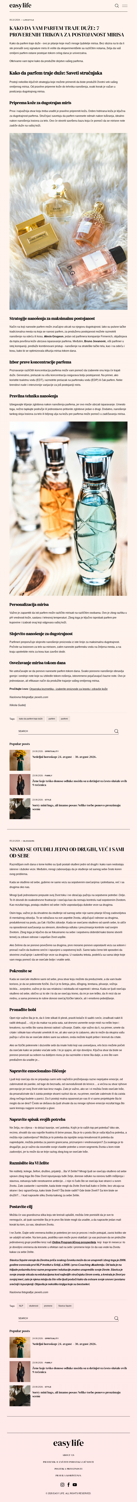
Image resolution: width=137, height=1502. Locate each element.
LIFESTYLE (28, 20)
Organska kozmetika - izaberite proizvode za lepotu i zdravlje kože (68, 689)
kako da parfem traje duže (31, 719)
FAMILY (48, 776)
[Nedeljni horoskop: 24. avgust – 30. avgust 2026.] (20, 760)
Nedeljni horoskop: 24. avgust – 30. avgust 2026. (64, 757)
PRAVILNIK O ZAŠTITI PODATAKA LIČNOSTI (68, 1462)
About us (68, 1455)
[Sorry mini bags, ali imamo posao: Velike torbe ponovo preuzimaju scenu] (20, 808)
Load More (68, 1425)
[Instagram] (62, 1485)
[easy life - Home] (20, 6)
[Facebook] (68, 1485)
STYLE (48, 800)
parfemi (64, 719)
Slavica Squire (65, 1306)
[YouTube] (75, 1485)
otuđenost (33, 1306)
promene (48, 1306)
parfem (52, 719)
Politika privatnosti (68, 1468)
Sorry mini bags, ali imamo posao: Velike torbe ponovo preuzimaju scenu (76, 807)
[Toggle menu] (124, 6)
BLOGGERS (28, 841)
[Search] (117, 6)
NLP (21, 1306)
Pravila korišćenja (68, 1475)
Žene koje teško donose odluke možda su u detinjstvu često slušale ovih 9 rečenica (79, 783)
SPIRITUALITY (51, 751)
